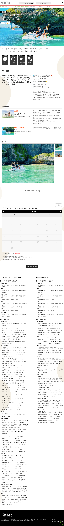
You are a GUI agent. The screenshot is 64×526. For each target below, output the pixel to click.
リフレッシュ (5, 330)
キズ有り (50, 420)
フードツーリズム (18, 396)
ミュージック (10, 438)
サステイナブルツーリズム (16, 394)
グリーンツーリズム (16, 404)
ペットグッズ (49, 394)
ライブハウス (19, 495)
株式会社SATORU (57, 520)
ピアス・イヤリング (48, 392)
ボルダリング (11, 464)
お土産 (58, 332)
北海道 (3, 285)
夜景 (11, 447)
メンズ (51, 334)
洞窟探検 (13, 426)
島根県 (7, 307)
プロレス (11, 468)
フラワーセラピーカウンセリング (9, 358)
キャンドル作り (18, 374)
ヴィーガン (60, 414)
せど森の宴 (4, 409)
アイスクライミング (6, 457)
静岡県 (7, 299)
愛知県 (12, 299)
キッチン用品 (59, 403)
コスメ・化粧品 (44, 400)
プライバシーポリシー (28, 520)
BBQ (3, 442)
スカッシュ (24, 464)
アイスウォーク (5, 458)
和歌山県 (25, 303)
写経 (24, 347)
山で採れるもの (58, 323)
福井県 (16, 296)
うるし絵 (7, 488)
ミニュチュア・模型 (57, 376)
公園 (6, 427)
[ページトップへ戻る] (61, 523)
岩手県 (12, 285)
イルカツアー (5, 446)
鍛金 (7, 490)
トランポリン (22, 475)
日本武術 (23, 488)
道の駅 (19, 501)
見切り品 (55, 420)
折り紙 (53, 380)
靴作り (3, 391)
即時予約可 (11, 341)
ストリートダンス (6, 416)
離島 (12, 48)
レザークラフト (5, 383)
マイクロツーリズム (17, 407)
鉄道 (3, 343)
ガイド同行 (25, 48)
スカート (44, 391)
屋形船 (7, 442)
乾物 (61, 361)
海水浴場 (11, 427)
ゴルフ (3, 473)
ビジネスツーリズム (6, 400)
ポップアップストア (18, 372)
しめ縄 (18, 488)
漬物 (58, 361)
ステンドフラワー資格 (7, 361)
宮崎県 (24, 314)
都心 (25, 323)
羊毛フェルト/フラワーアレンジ (9, 369)
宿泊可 (3, 338)
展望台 (3, 501)
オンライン (16, 328)
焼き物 (23, 491)
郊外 (22, 323)
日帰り (14, 336)
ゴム (53, 343)
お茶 (42, 370)
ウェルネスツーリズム (7, 398)
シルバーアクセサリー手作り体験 (17, 376)
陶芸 (48, 381)
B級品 (45, 420)
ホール (23, 501)
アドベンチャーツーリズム (9, 51)
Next (52, 164)
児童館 (20, 499)
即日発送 (60, 412)
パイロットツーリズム (17, 402)
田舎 (48, 328)
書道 (13, 382)
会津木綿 (25, 486)
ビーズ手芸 (16, 490)
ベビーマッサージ (23, 389)
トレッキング (15, 471)
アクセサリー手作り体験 (7, 378)
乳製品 (43, 363)
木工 (16, 391)
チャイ (51, 372)
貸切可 (19, 334)
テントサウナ (9, 420)
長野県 (24, 296)
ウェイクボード (23, 471)
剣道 (19, 479)
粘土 (41, 343)
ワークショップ (16, 349)
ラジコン (18, 440)
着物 (60, 350)
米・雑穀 (40, 359)
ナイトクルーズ (5, 440)
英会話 (11, 372)
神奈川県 (4, 292)
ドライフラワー (48, 383)
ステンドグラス (5, 350)
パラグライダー (14, 475)
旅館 (7, 495)
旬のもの (51, 414)
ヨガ (10, 389)
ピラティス (15, 389)
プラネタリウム (5, 447)
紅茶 (47, 372)
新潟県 (3, 296)
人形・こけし (46, 350)
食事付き (9, 339)
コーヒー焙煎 (16, 347)
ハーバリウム (5, 354)
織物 (39, 347)
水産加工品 (48, 358)
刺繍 (14, 491)
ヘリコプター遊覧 (15, 444)
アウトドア (18, 48)
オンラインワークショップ (18, 352)
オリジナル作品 (44, 48)
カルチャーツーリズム (7, 396)
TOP (2, 519)
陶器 (39, 339)
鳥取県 (3, 307)
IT (10, 350)
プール (7, 479)
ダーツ (6, 477)
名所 (3, 427)
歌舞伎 (11, 490)
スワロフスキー (41, 341)
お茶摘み (10, 422)
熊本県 (16, 314)
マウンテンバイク (18, 481)
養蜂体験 (22, 422)
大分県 (20, 314)
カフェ (15, 497)
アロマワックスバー (6, 367)
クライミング (19, 460)
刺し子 (51, 385)
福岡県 (3, 314)
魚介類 (39, 358)
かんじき (52, 352)
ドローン (12, 440)
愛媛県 (12, 310)
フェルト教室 (5, 376)
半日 (18, 336)
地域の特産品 (56, 418)
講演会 (21, 436)
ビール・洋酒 (52, 369)
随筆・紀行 (49, 378)
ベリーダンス (12, 413)
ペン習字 (4, 382)
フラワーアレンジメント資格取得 (9, 360)
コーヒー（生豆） (48, 370)
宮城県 (16, 285)
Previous (3, 164)
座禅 (3, 491)
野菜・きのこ (59, 359)
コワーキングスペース (7, 497)
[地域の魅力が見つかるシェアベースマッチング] (5, 2)
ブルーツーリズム (6, 405)
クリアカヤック (22, 457)
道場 (19, 497)
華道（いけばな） (42, 381)
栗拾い (20, 424)
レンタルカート (14, 449)
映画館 (3, 495)
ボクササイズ (5, 470)
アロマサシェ (20, 365)
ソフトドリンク (43, 369)
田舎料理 (19, 429)
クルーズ (35, 51)
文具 (58, 349)
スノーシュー (19, 455)
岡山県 (12, 307)
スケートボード (5, 481)
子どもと (22, 332)
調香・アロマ (5, 389)
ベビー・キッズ (57, 394)
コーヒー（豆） (57, 370)
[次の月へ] (60, 211)
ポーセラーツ (21, 385)
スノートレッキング (6, 471)
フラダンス (19, 413)
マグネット (50, 405)
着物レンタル (14, 451)
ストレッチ (4, 464)
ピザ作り (9, 347)
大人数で (9, 336)
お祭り (43, 332)
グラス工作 (17, 378)
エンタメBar (24, 440)
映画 (16, 438)
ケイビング (15, 457)
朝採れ (39, 418)
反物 (39, 352)
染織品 (42, 347)
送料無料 (46, 422)
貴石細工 (40, 350)
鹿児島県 (4, 316)
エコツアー (4, 422)
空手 (25, 479)
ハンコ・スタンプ (59, 405)
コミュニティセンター (11, 501)
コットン (45, 343)
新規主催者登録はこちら (6, 520)
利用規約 (20, 520)
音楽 (55, 381)
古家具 (3, 490)
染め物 (25, 490)
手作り (44, 411)
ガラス (48, 337)
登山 (26, 420)
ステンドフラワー (23, 360)
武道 (21, 371)
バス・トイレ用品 (55, 402)
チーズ (39, 363)
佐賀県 (7, 314)
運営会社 (15, 520)
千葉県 (20, 290)
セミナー (11, 330)
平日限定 (8, 338)
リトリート (4, 374)
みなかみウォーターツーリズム (15, 409)
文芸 (39, 376)
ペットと (4, 334)
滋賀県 (3, 303)
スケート (23, 477)
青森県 (7, 285)
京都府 (7, 303)
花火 (19, 438)
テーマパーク (22, 446)
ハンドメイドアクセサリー (16, 486)
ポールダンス (5, 413)
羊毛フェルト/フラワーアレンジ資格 (10, 371)
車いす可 (15, 339)
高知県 (16, 310)
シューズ (47, 396)
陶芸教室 (4, 347)
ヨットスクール (19, 473)
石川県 (12, 296)
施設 (14, 323)
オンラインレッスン (6, 352)
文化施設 (25, 499)
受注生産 (44, 412)
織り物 (21, 490)
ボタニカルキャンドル (16, 356)
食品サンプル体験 (18, 447)
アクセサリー (41, 389)
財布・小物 (40, 392)
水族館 (22, 497)
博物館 (7, 499)
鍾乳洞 (15, 420)
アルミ (44, 337)
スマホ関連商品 (46, 403)
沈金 (3, 488)
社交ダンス (24, 415)
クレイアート (13, 385)
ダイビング (4, 455)
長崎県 (12, 314)
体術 (7, 372)
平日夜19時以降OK (16, 338)
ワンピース (50, 391)
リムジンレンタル (6, 451)
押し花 (12, 383)
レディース (56, 334)
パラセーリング (5, 462)
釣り (26, 442)
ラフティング (22, 451)
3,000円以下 (5, 341)
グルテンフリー (41, 416)
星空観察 (25, 424)
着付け (10, 491)
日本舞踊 (19, 415)
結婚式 (48, 332)
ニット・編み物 (41, 394)
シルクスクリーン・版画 (7, 380)
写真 (21, 347)
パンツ (39, 391)
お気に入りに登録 (32, 266)
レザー (52, 337)
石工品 (61, 349)
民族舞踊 (13, 415)
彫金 (20, 491)
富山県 (7, 296)
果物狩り (16, 424)
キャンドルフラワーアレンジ (19, 367)
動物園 (12, 499)
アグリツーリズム (6, 404)
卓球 (3, 477)
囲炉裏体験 (4, 433)
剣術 (24, 371)
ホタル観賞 (18, 426)
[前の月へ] (4, 211)
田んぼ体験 (4, 424)
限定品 (39, 412)
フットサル (18, 464)
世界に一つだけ (34, 48)
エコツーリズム (5, 394)
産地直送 (52, 422)
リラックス (47, 330)
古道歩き (12, 431)
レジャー (22, 328)
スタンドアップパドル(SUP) (14, 466)
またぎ (3, 431)
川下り (22, 442)
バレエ (18, 477)
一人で (23, 334)
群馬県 (12, 290)
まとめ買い (54, 412)
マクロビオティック (50, 416)
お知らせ (20, 519)
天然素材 (50, 418)
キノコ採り (17, 431)
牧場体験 (10, 424)
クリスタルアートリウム (7, 363)
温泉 (15, 427)
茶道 (6, 491)
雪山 (7, 431)
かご (45, 352)
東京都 (24, 290)
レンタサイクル (5, 475)
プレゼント (53, 332)
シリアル (54, 361)
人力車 (20, 449)
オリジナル (57, 411)
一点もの (40, 411)
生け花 (8, 382)
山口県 (20, 307)
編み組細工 (57, 352)
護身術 (3, 372)
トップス (47, 389)
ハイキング (16, 422)
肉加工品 (57, 358)
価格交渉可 (40, 422)
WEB (22, 350)
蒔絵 (7, 486)
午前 (21, 336)
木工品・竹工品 (41, 349)
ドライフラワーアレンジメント (16, 354)
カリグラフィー (10, 391)
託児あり (20, 339)
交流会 (14, 436)
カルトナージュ (5, 385)
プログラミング (16, 350)
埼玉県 (16, 290)
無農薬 (58, 416)
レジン (47, 339)
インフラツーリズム (6, 407)
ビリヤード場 (5, 504)
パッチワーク (18, 383)
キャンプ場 (12, 495)
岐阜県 (3, 299)
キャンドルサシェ (6, 356)
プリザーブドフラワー (20, 387)
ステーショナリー (59, 392)
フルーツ (49, 359)
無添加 (55, 414)
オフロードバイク (6, 482)
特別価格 (45, 414)
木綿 (56, 343)
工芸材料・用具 (54, 350)
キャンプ (18, 442)
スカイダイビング (19, 468)
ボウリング (4, 466)
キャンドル (55, 407)
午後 (24, 336)
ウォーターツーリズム (16, 405)
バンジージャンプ (6, 444)
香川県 (7, 310)
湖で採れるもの (49, 325)
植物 (50, 343)
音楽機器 (40, 407)
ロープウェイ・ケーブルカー (8, 429)
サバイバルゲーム (10, 473)
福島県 (3, 286)
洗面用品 (40, 403)
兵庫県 (16, 303)
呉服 (42, 352)
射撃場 (10, 502)
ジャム (49, 361)
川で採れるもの (41, 325)
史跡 (17, 491)
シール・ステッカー (42, 405)
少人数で (4, 336)
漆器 (55, 347)
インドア (10, 328)
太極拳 (3, 349)
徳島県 (3, 310)
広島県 (16, 307)
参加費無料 (16, 332)
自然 (39, 330)
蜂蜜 (43, 358)
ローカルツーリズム (6, 402)
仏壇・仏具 (53, 349)
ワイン (57, 369)
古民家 (10, 504)
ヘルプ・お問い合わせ (41, 519)
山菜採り (24, 429)
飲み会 (39, 332)
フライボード (5, 468)
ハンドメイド (24, 349)
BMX (11, 481)
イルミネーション (13, 446)
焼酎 (39, 370)
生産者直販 (40, 420)
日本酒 (61, 369)
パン (45, 361)
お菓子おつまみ (41, 365)
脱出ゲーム (12, 442)
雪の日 (3, 332)
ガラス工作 (11, 374)
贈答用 (39, 334)
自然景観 (28, 51)
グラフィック (44, 380)
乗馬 (15, 477)
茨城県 (3, 290)
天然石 (42, 339)
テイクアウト (45, 334)
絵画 (39, 380)
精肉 (53, 358)
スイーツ (57, 363)
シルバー (60, 337)
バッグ (59, 391)
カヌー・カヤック (13, 470)
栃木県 (7, 290)
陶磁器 (51, 347)
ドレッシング (49, 365)
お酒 (16, 341)
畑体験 (3, 420)
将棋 (16, 382)
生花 (59, 343)
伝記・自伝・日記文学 (58, 378)
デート (8, 334)
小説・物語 (42, 378)
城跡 (8, 426)
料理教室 (17, 380)
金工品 (47, 349)
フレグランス (41, 396)
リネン (50, 341)
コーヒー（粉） (41, 372)
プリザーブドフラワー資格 (20, 361)
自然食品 (44, 418)
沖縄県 (8, 316)
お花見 (18, 427)
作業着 (55, 391)
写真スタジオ (5, 502)
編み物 (3, 486)
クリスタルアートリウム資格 (8, 365)
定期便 (49, 412)
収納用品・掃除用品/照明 (44, 402)
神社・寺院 (24, 426)
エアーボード (11, 455)
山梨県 (20, 296)
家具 (39, 400)
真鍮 (56, 337)
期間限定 (40, 414)
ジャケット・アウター (56, 389)
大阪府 (12, 303)
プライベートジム (18, 502)
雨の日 (24, 330)
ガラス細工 (13, 488)
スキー (20, 470)
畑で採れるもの (41, 323)
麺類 (42, 361)
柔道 (22, 479)
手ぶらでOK (24, 338)
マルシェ (4, 438)
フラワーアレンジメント (7, 387)
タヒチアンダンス (6, 415)
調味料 (53, 359)
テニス (11, 477)
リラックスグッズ (47, 407)
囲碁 (19, 382)
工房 (24, 495)
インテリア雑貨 (59, 400)
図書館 (16, 499)
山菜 (39, 361)
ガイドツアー (21, 51)
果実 (61, 341)
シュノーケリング (14, 462)
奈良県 (20, 303)
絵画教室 (22, 380)
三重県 (16, 299)
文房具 (53, 403)
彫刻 (50, 380)
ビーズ (58, 339)
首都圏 (17, 323)
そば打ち (23, 382)
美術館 (3, 499)
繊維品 (47, 347)
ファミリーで (9, 332)
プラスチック (53, 339)
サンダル (53, 396)
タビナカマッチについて (29, 519)
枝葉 (58, 341)
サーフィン (22, 462)
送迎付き (4, 339)
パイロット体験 (5, 449)
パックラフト (13, 458)
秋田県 (20, 285)
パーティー (58, 330)
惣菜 (44, 359)
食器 (54, 400)
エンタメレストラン (6, 436)
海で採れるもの (49, 323)
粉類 (51, 363)
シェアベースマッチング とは (10, 519)
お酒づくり (8, 349)
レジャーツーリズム (17, 400)
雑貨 (51, 400)
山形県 (24, 285)
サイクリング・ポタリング (8, 460)
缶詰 (48, 363)
